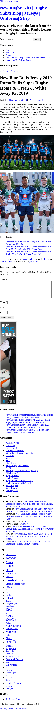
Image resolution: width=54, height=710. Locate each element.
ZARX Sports (10, 686)
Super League (12, 485)
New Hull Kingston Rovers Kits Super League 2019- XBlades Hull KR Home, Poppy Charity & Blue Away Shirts (30, 528)
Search (3, 39)
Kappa (9, 615)
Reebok (9, 653)
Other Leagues (12, 463)
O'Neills (11, 642)
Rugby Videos (12, 478)
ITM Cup (10, 455)
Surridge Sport (10, 677)
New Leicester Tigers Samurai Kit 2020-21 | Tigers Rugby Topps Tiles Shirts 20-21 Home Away (28, 421)
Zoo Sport (10, 689)
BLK (9, 570)
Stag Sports (9, 667)
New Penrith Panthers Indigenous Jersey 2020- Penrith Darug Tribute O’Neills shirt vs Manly (29, 416)
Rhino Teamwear (13, 656)
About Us (10, 52)
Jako (7, 613)
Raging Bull (11, 648)
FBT (7, 592)
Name (3, 302)
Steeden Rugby (11, 673)
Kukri (8, 623)
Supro (7, 675)
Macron (11, 632)
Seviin (8, 662)
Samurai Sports (14, 659)
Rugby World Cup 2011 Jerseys (19, 480)
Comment (5, 279)
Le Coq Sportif (12, 629)
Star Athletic (10, 670)
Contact (9, 55)
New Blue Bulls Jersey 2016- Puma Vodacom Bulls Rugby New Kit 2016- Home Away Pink (28, 253)
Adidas (11, 558)
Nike (9, 638)
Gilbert (9, 598)
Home (8, 50)
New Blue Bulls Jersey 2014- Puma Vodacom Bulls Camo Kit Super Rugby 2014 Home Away (28, 248)
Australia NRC (12, 443)
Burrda (9, 576)
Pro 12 (8, 468)
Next (14, 71)
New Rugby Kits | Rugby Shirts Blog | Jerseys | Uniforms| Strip (23, 13)
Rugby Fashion (12, 475)
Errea (9, 586)
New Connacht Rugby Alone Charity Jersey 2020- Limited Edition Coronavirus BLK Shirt (28, 426)
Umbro (8, 680)
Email (3, 307)
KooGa (11, 619)
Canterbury (15, 580)
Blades (10, 565)
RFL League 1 (12, 473)
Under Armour (14, 683)
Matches (9, 458)
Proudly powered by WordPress (14, 709)
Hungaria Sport (12, 603)
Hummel (8, 601)
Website (3, 312)
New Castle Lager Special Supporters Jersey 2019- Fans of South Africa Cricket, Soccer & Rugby (29, 503)
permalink (33, 261)
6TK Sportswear (11, 555)
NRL (8, 460)
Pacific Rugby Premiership (17, 465)
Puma (46, 259)
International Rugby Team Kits (19, 453)
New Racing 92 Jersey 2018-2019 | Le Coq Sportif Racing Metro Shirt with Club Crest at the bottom (29, 536)
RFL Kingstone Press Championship (22, 470)
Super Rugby (28, 259)
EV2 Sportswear (13, 590)
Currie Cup (10, 445)
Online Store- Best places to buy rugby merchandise (28, 57)
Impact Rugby (10, 606)
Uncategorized (12, 490)
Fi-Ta (8, 595)
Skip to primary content (10, 1)
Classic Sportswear (15, 583)
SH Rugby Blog (13, 699)
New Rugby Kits (37, 100)
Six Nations (11, 664)
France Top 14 (12, 448)
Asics (9, 562)
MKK (8, 635)
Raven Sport (11, 651)
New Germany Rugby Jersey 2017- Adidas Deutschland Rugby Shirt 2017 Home (28, 542)
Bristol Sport (11, 573)
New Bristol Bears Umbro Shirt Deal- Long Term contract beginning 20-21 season (27, 431)
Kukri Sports (13, 625)
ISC (9, 609)
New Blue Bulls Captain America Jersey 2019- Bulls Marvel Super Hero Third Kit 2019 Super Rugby (29, 516)
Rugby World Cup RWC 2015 (19, 483)
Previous (5, 71)
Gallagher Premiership (15, 450)
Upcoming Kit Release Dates (18, 60)
